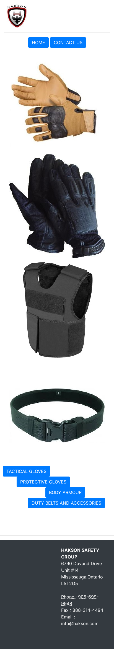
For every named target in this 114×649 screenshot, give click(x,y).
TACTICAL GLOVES (26, 471)
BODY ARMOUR (65, 492)
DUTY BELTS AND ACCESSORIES (66, 503)
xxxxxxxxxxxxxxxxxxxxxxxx (81, 470)
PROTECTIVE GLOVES (43, 482)
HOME (38, 42)
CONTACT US (68, 42)
